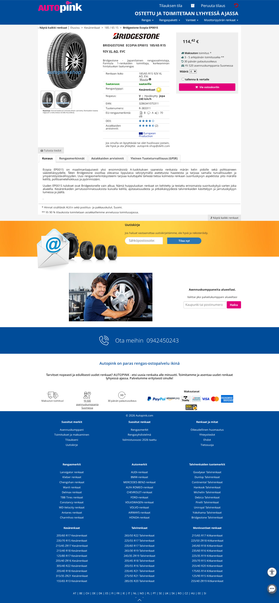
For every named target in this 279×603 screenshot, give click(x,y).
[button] (272, 571)
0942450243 (162, 340)
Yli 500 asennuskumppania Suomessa (87, 404)
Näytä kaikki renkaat (53, 27)
